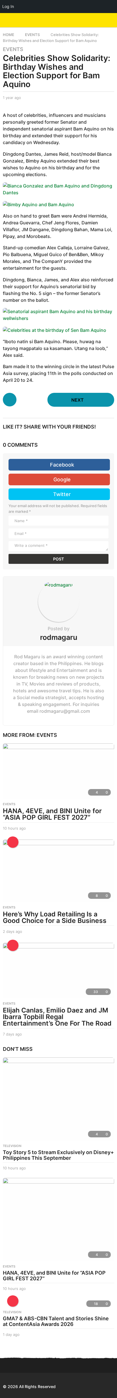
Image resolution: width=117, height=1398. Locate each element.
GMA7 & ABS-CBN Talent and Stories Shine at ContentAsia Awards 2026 (56, 1321)
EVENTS (13, 49)
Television (12, 1146)
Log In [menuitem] (8, 6)
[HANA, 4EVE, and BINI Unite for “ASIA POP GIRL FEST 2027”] (58, 771)
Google (62, 479)
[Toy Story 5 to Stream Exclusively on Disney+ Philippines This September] (58, 1099)
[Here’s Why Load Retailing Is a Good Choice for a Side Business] (58, 871)
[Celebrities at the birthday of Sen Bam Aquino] (54, 329)
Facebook (62, 465)
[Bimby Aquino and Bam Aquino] (38, 204)
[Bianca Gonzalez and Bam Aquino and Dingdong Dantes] (58, 188)
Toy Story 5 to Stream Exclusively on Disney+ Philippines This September (58, 1155)
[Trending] (12, 842)
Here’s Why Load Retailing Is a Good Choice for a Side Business (54, 917)
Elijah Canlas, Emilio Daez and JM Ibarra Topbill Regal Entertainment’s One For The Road (57, 1016)
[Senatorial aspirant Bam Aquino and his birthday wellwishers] (58, 314)
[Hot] (12, 945)
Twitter (62, 494)
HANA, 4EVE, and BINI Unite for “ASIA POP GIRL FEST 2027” (52, 814)
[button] (100, 20)
